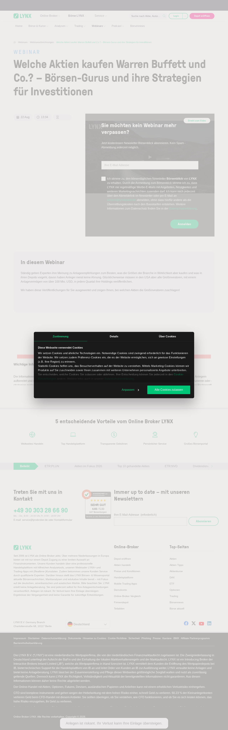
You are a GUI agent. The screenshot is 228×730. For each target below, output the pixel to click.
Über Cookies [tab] (167, 336)
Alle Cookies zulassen (169, 389)
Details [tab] (114, 336)
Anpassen (128, 389)
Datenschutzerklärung (119, 378)
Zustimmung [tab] (61, 336)
